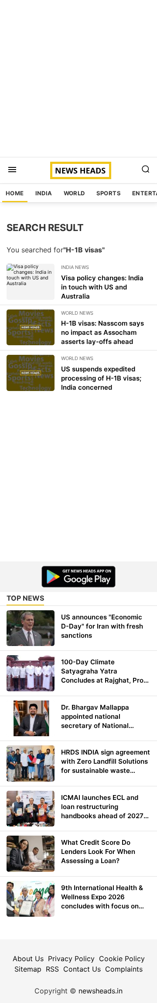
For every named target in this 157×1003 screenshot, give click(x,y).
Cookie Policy (122, 958)
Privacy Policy (71, 958)
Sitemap (27, 969)
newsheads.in (100, 990)
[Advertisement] (78, 78)
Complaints (124, 969)
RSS (52, 969)
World (74, 193)
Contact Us (82, 969)
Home (15, 193)
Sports (108, 193)
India (43, 193)
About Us (28, 958)
